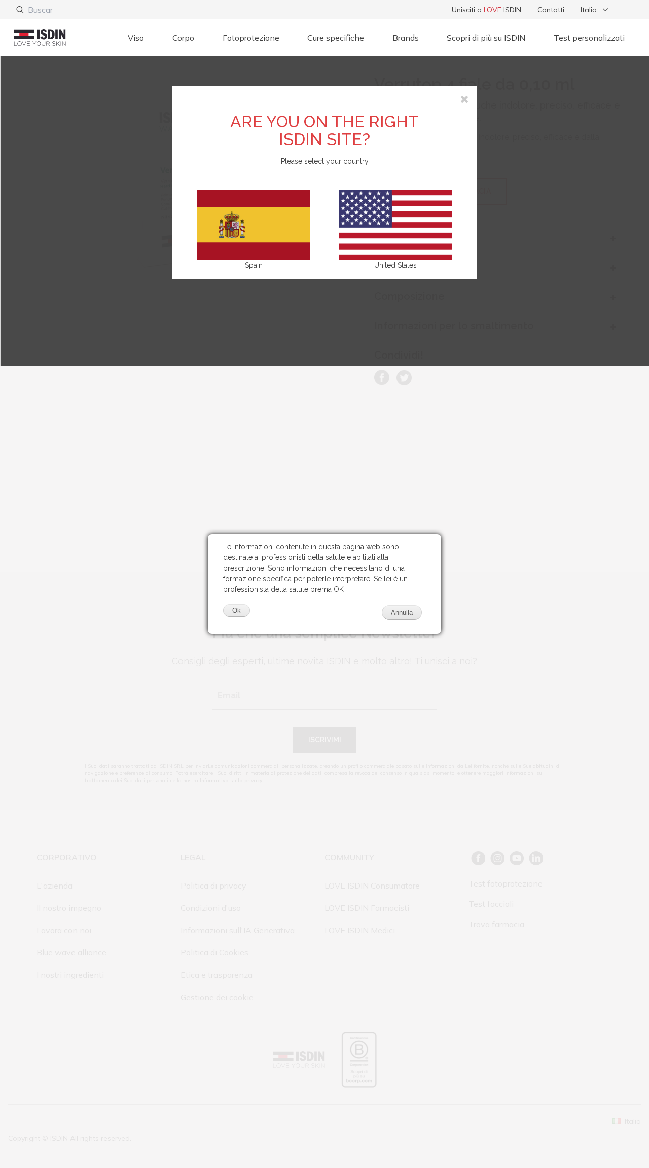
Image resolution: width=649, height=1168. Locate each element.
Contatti (550, 9)
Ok (236, 610)
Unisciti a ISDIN (486, 9)
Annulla (402, 612)
